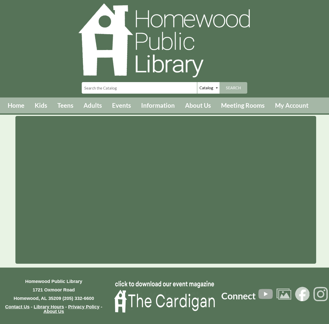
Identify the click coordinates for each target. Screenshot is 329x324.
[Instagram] (320, 294)
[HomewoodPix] (284, 294)
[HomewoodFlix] (265, 294)
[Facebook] (302, 294)
